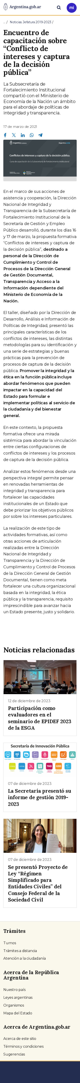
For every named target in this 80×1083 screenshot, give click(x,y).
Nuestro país (14, 990)
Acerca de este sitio (19, 1039)
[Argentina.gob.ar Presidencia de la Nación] (22, 7)
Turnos (9, 943)
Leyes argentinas (17, 997)
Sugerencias (14, 1054)
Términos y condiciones (23, 1046)
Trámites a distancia (20, 951)
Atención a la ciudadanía (24, 958)
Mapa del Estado (17, 1013)
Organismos (13, 1005)
